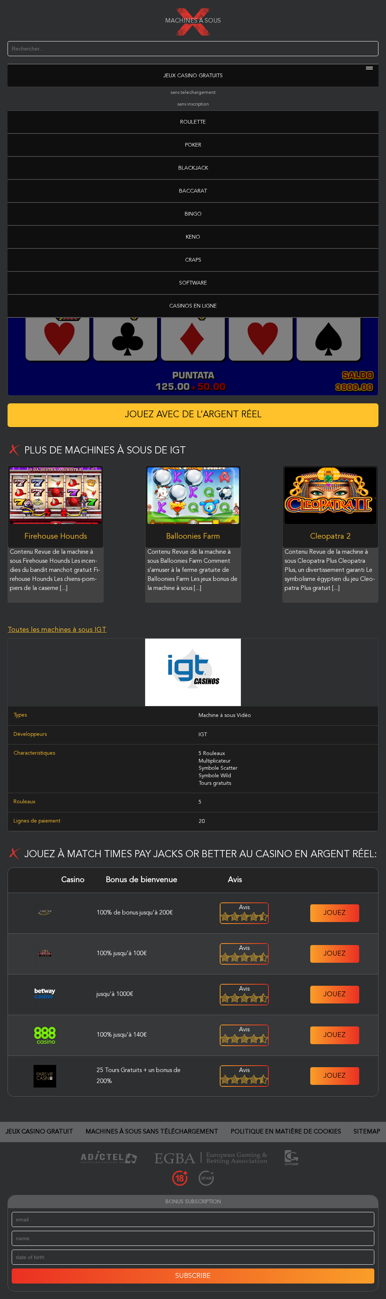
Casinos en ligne (193, 306)
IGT (203, 734)
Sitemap (367, 1132)
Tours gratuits (215, 783)
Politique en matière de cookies (286, 1132)
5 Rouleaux (212, 753)
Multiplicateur (215, 761)
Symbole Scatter (218, 768)
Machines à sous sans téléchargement (152, 1132)
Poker (193, 145)
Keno (193, 237)
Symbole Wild (215, 775)
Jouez (334, 913)
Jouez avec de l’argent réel (193, 415)
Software (193, 283)
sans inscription (193, 104)
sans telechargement (193, 92)
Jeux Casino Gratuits (193, 75)
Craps (193, 260)
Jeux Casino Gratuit (39, 1132)
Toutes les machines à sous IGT (57, 630)
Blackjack (193, 168)
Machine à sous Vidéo (225, 715)
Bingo (193, 214)
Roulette (193, 122)
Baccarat (193, 191)
